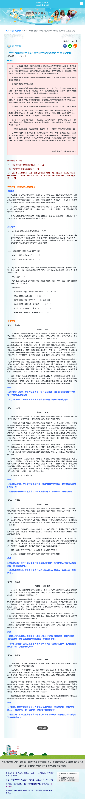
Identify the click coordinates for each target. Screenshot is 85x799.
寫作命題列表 (16, 30)
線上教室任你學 (30, 762)
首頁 (7, 30)
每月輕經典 (78, 762)
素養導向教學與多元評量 (62, 762)
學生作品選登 (41, 765)
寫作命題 (31, 765)
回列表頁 (42, 728)
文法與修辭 (61, 765)
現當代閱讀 (18, 762)
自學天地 (22, 765)
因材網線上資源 (44, 762)
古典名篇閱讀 (7, 762)
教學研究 (52, 765)
